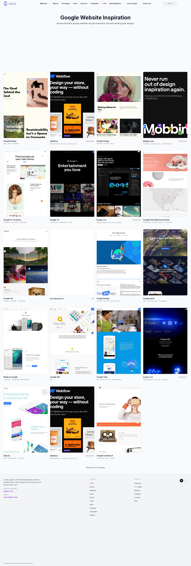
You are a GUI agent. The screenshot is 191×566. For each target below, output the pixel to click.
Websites (43, 3)
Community (14, 222)
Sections (83, 3)
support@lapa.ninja (10, 497)
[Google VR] (26, 262)
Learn (92, 494)
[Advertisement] (95, 50)
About (92, 487)
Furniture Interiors (157, 222)
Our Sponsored (56, 298)
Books (92, 497)
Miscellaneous (25, 379)
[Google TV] (72, 184)
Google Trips (102, 377)
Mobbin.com (148, 141)
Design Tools (72, 144)
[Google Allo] (72, 341)
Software (13, 301)
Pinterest (138, 483)
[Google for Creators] (26, 184)
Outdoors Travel (152, 301)
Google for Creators (12, 220)
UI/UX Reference (166, 144)
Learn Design (132, 3)
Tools (92, 501)
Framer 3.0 (101, 220)
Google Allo (55, 377)
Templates (95, 3)
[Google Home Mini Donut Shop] (165, 184)
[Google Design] (26, 105)
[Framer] (119, 184)
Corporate (23, 222)
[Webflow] (72, 105)
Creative (107, 143)
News (9, 143)
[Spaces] (26, 420)
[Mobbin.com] (165, 105)
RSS (136, 501)
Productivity (168, 222)
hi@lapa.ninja (8, 491)
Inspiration (146, 144)
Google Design (10, 141)
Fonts (75, 3)
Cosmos (137, 497)
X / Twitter (138, 487)
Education (15, 143)
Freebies (93, 508)
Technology (54, 222)
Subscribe (147, 3)
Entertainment (63, 222)
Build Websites (115, 3)
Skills (91, 504)
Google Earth (148, 298)
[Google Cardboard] (119, 420)
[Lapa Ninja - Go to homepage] (10, 3)
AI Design (118, 222)
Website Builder (55, 144)
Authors (92, 515)
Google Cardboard (105, 456)
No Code (64, 144)
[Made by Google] (26, 341)
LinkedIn (138, 494)
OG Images (65, 3)
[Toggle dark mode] (183, 481)
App (70, 222)
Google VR (8, 298)
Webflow (54, 141)
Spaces (7, 456)
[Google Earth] (165, 262)
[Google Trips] (119, 341)
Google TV (54, 220)
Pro (105, 3)
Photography (163, 301)
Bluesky (137, 490)
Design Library (155, 144)
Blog (5, 143)
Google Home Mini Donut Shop (156, 220)
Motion (55, 3)
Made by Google (11, 377)
